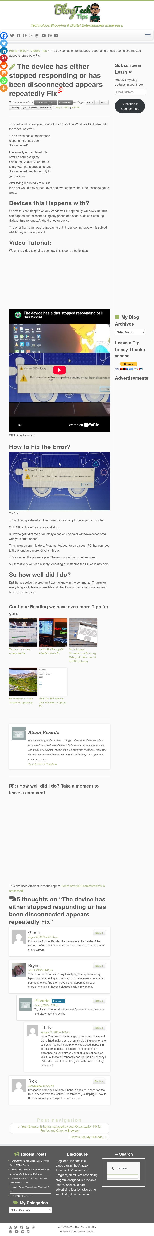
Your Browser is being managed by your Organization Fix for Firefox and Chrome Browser (59, 1128)
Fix (97, 102)
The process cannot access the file (20, 651)
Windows (33, 107)
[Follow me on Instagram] (32, 35)
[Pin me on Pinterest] (51, 35)
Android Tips (38, 50)
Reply (99, 932)
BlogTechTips (72, 1227)
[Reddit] (4, 65)
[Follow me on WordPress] (38, 35)
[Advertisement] (82, 158)
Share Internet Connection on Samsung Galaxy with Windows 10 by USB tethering (82, 655)
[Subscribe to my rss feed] (11, 1227)
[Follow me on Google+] (26, 35)
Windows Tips (65, 102)
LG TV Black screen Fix (23, 1195)
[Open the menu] (148, 35)
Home (13, 50)
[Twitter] (4, 43)
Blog (23, 50)
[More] (4, 88)
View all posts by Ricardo (42, 763)
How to (53, 102)
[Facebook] (4, 35)
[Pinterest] (4, 58)
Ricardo (76, 107)
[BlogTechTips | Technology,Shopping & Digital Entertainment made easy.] (77, 12)
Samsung (15, 107)
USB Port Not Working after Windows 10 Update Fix (52, 702)
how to (104, 102)
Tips (24, 107)
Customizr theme (85, 1231)
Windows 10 (45, 107)
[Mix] (4, 73)
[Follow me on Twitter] (13, 35)
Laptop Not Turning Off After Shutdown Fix (51, 651)
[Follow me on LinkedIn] (57, 35)
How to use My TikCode (88, 1137)
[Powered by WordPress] (93, 1226)
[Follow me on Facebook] (20, 35)
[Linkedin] (4, 50)
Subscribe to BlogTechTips (130, 106)
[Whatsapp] (4, 80)
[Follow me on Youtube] (44, 35)
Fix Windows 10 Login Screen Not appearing (21, 700)
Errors (90, 102)
